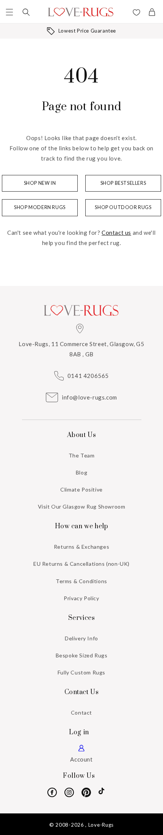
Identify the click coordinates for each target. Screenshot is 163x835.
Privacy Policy (81, 598)
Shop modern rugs (40, 207)
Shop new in (40, 183)
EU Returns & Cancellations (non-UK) (81, 563)
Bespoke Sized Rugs (82, 655)
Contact (81, 712)
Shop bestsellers (123, 183)
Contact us (116, 232)
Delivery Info (81, 638)
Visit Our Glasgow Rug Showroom (81, 506)
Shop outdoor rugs (123, 207)
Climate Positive (81, 489)
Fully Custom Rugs (81, 672)
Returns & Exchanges (81, 546)
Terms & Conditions (81, 581)
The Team (82, 455)
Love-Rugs (101, 825)
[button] (9, 12)
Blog (81, 472)
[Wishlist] (136, 13)
